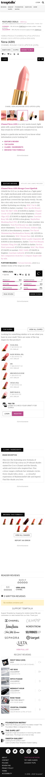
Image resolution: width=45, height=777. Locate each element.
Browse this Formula (14, 150)
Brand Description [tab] (9, 455)
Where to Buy (27, 50)
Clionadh (5, 26)
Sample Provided (37, 183)
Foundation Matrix (19, 8)
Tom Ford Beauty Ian (20, 224)
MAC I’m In (31, 205)
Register (18, 414)
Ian (11, 364)
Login (38, 2)
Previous (39, 59)
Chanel (5, 45)
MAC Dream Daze (23, 236)
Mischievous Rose (17, 373)
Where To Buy (35, 294)
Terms (4, 771)
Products (12, 36)
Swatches (28, 7)
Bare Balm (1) (15, 392)
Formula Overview (24, 263)
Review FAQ (6, 765)
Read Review (8, 294)
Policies (5, 763)
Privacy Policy (7, 768)
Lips (28, 36)
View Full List (22, 649)
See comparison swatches (12, 255)
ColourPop (6, 29)
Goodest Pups (30, 763)
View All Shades (22, 535)
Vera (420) (8, 42)
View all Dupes (35, 329)
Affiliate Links (26, 183)
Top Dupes (9, 144)
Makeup (21, 36)
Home (3, 36)
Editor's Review (11, 141)
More (35, 7)
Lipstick (34, 36)
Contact (5, 760)
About (4, 757)
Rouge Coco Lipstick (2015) (13, 38)
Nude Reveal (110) (16, 354)
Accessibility (7, 773)
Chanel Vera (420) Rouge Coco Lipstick (19, 188)
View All (23, 22)
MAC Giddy (24, 250)
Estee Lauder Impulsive (32, 239)
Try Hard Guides (30, 760)
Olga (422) (14, 345)
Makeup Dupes (10, 8)
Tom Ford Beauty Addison (27, 227)
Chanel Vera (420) (9, 124)
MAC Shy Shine (37, 247)
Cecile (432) (14, 383)
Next (42, 59)
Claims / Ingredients (13, 147)
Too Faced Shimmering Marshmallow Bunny (20, 232)
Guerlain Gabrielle (17, 253)
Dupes (16, 50)
